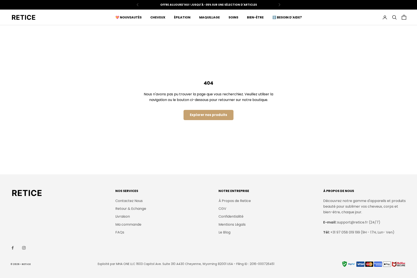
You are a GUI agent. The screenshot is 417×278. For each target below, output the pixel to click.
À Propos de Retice (234, 200)
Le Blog (224, 232)
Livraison (122, 216)
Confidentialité (230, 216)
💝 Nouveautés (128, 17)
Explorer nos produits (208, 115)
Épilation (182, 17)
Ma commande (128, 224)
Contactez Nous (129, 200)
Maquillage (209, 17)
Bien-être (255, 17)
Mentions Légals (232, 224)
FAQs (119, 232)
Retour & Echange (130, 208)
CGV (222, 208)
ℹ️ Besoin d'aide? (287, 17)
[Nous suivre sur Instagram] (24, 248)
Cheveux (157, 17)
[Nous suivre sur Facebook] (12, 248)
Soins (233, 17)
